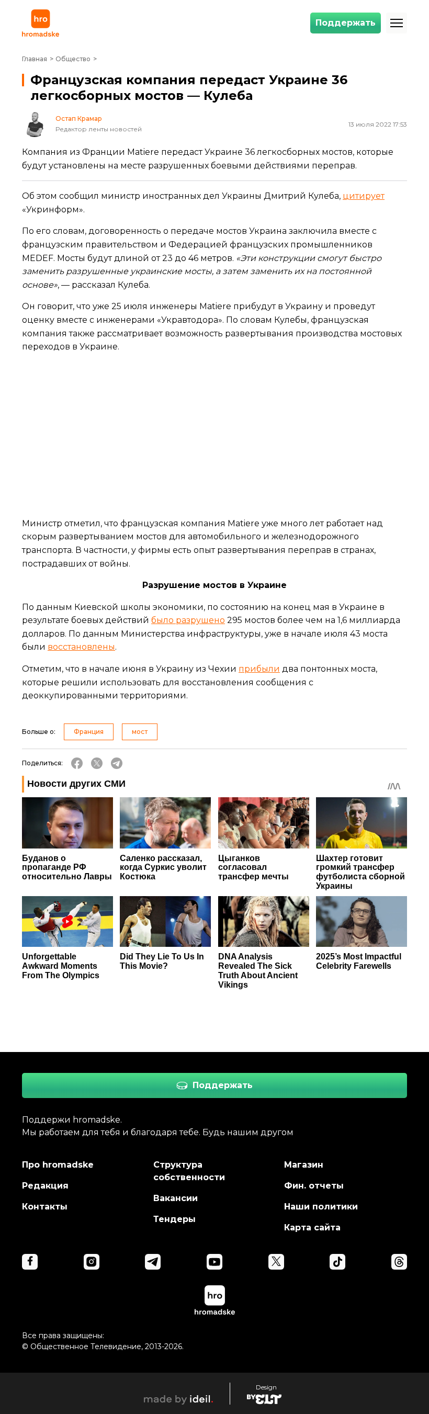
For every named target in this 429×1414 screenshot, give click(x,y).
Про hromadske (58, 1165)
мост (140, 732)
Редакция (45, 1186)
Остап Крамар (78, 118)
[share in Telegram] (116, 763)
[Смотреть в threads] (399, 1262)
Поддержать (345, 23)
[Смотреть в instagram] (91, 1262)
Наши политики (321, 1207)
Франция (89, 732)
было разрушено (188, 620)
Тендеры (174, 1219)
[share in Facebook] (77, 763)
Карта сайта (312, 1227)
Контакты (44, 1207)
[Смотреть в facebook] (30, 1262)
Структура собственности (189, 1171)
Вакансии (175, 1198)
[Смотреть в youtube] (214, 1262)
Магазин (303, 1165)
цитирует (364, 196)
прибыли (259, 669)
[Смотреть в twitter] (276, 1262)
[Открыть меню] (396, 23)
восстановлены (81, 647)
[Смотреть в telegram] (153, 1262)
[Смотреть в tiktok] (337, 1262)
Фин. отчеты (314, 1186)
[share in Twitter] (97, 763)
